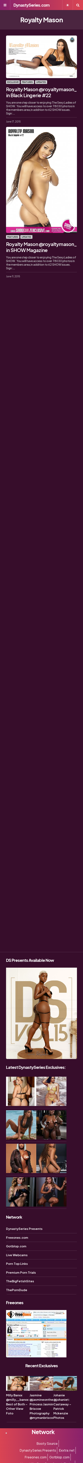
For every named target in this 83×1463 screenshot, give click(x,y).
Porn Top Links (17, 1263)
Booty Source (47, 1443)
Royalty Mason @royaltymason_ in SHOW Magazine (41, 247)
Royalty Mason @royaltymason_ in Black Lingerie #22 (41, 92)
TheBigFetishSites (20, 1281)
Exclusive (13, 82)
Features (27, 82)
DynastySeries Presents (24, 1228)
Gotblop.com (16, 1246)
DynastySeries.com (31, 4)
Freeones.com (17, 1237)
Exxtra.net (67, 1450)
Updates (41, 82)
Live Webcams (17, 1255)
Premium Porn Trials (21, 1272)
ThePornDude (16, 1290)
